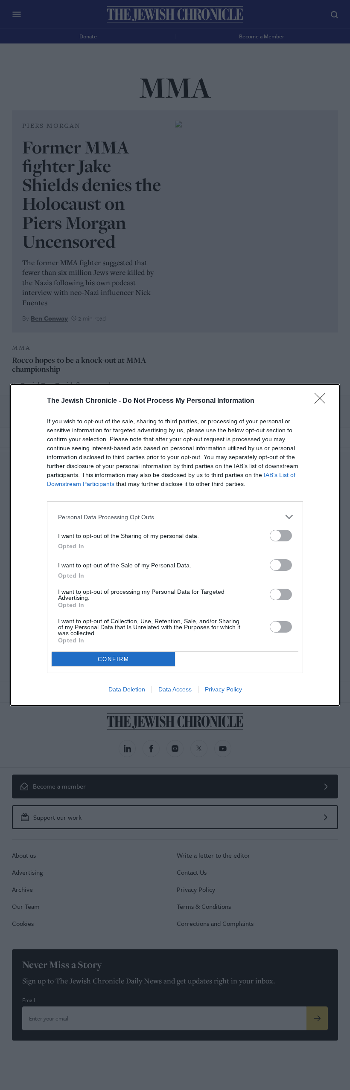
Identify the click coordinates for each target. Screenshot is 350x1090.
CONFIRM (113, 659)
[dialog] (175, 545)
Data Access (175, 689)
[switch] (281, 535)
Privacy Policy (223, 689)
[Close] (323, 401)
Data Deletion (126, 689)
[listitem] (175, 516)
